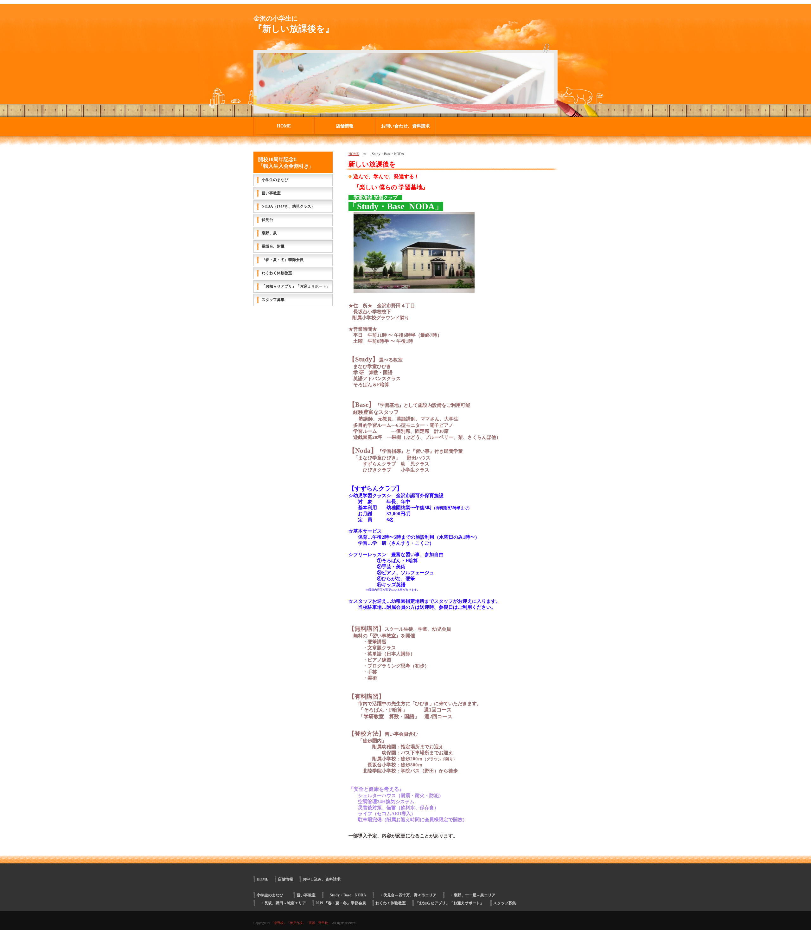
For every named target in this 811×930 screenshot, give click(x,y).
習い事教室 (271, 193)
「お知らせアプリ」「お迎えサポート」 (296, 286)
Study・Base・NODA (345, 895)
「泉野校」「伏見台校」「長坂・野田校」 (301, 923)
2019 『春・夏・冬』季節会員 (341, 903)
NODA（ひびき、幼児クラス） (288, 206)
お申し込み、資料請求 (322, 879)
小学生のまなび (277, 180)
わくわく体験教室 (277, 273)
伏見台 (267, 220)
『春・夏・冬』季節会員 (282, 259)
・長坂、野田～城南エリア (281, 903)
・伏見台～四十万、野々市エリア (406, 895)
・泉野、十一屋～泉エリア (470, 895)
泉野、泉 (269, 233)
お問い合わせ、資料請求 (405, 126)
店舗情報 (345, 126)
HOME (284, 126)
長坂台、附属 (273, 246)
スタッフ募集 (273, 299)
